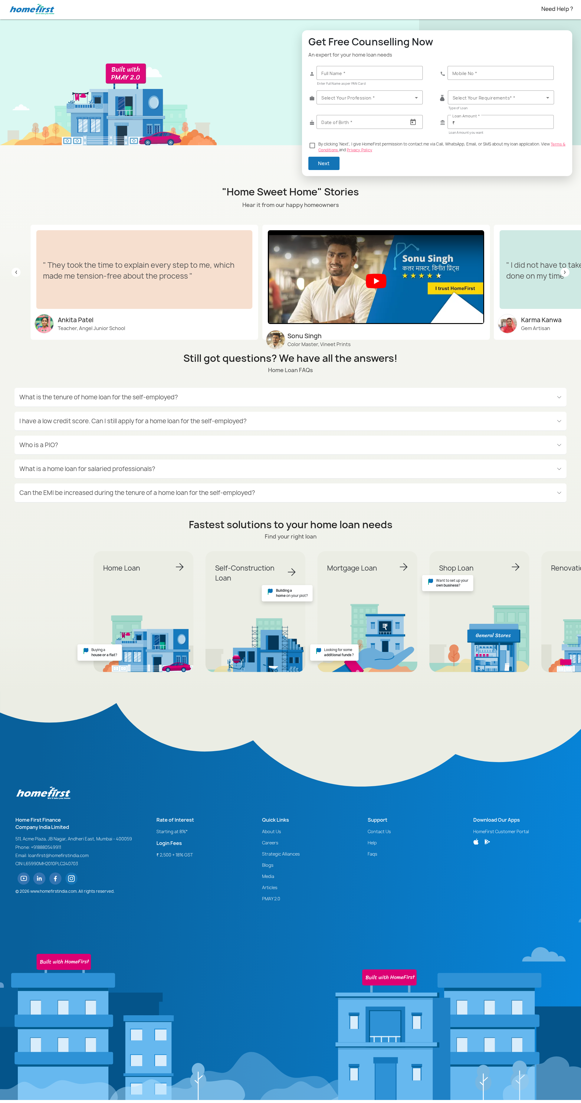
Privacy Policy (359, 149)
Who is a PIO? (38, 445)
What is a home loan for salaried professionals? (87, 469)
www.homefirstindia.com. (53, 891)
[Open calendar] (413, 122)
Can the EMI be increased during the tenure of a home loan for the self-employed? (137, 493)
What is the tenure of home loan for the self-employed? (98, 397)
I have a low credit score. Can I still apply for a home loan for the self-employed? (133, 421)
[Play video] (376, 281)
